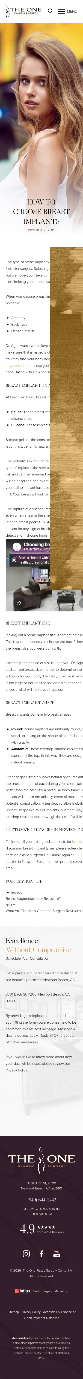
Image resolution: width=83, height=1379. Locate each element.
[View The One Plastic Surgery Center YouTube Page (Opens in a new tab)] (57, 1256)
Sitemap (13, 1312)
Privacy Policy (16, 1070)
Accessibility (51, 1312)
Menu (72, 11)
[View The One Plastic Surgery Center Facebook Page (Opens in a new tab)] (42, 1256)
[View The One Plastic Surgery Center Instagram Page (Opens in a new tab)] (26, 1256)
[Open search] (50, 11)
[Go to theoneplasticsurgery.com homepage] (24, 11)
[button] (61, 11)
